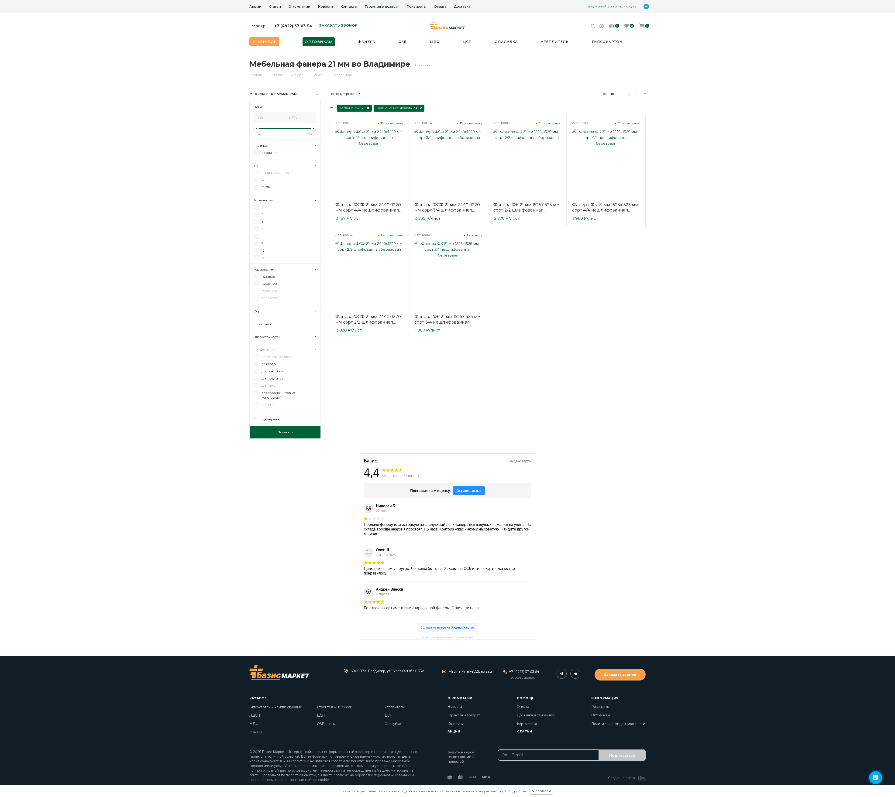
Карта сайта (527, 724)
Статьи (524, 731)
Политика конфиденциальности (618, 724)
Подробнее (517, 791)
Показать (285, 432)
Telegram (562, 674)
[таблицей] (644, 94)
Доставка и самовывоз (536, 715)
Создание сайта (621, 778)
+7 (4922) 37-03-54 (293, 26)
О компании (460, 698)
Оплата (523, 707)
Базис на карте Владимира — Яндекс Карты (447, 637)
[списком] (637, 94)
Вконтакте (575, 674)
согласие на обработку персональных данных (372, 775)
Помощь (526, 698)
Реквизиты (600, 707)
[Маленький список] (605, 94)
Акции (454, 731)
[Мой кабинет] (601, 27)
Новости (455, 707)
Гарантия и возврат (464, 715)
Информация (605, 698)
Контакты (455, 724)
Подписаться (622, 755)
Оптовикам (600, 715)
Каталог (258, 698)
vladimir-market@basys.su (470, 671)
